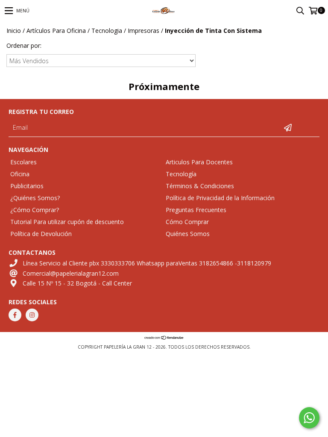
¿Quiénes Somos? (35, 198)
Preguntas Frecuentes (196, 210)
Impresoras (143, 30)
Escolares (23, 162)
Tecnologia (106, 30)
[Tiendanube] (164, 338)
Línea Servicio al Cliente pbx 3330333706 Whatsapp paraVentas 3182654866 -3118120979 (147, 263)
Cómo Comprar (187, 222)
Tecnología (181, 174)
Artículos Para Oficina (56, 30)
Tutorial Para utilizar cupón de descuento (67, 222)
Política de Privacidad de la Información (220, 198)
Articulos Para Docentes (199, 162)
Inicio (13, 30)
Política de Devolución (41, 234)
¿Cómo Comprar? (34, 210)
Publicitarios (27, 186)
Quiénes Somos (188, 234)
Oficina (19, 174)
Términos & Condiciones (200, 186)
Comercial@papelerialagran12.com (71, 273)
